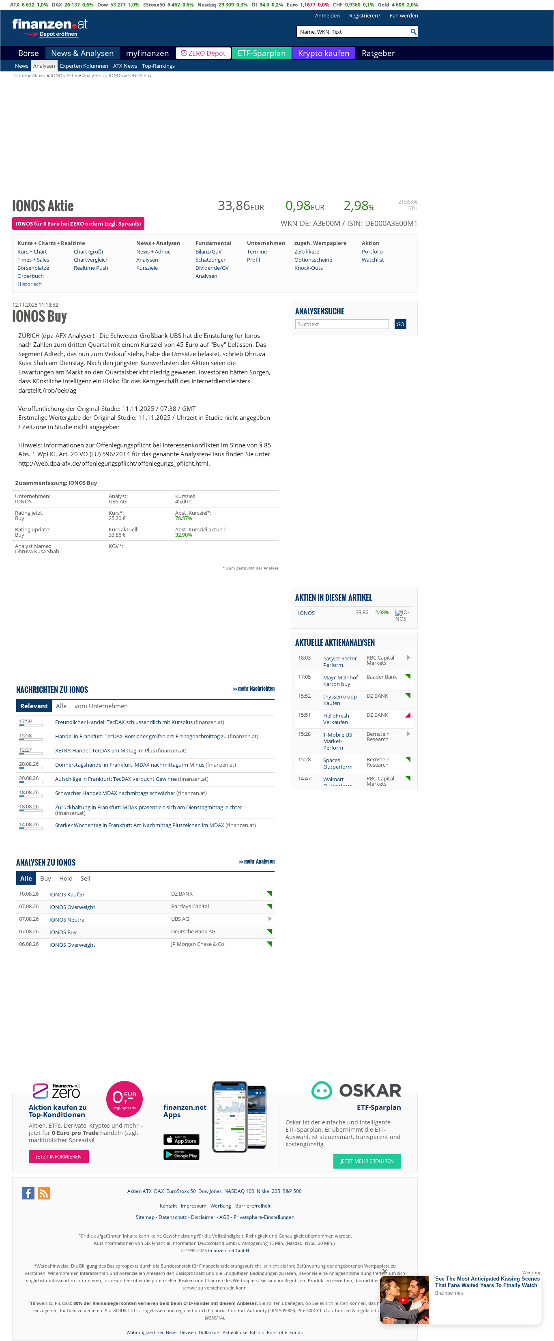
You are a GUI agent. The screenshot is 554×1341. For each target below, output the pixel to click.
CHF (338, 5)
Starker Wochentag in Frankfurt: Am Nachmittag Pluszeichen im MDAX (139, 825)
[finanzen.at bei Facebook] (28, 1193)
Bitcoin (257, 1332)
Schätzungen (211, 259)
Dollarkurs (209, 1332)
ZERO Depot (207, 53)
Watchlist (373, 259)
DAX (57, 5)
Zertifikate (306, 251)
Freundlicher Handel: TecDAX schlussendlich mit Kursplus (124, 722)
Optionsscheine (313, 259)
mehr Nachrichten (256, 688)
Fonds (296, 1332)
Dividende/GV (212, 267)
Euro (292, 5)
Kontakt (168, 1205)
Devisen (188, 1332)
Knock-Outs (308, 267)
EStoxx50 (154, 5)
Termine (257, 251)
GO (400, 324)
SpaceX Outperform (337, 763)
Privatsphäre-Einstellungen (264, 1217)
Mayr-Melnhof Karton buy (340, 681)
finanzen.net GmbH (228, 1250)
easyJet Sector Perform (340, 661)
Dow (102, 5)
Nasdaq (207, 5)
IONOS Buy (63, 932)
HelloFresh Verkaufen (336, 719)
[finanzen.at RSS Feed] (44, 1193)
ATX (14, 5)
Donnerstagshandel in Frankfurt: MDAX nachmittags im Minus (129, 764)
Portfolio (372, 251)
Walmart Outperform (337, 782)
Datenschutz (173, 1217)
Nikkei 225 (268, 1191)
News (21, 65)
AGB (224, 1217)
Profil (253, 259)
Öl (254, 5)
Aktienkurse (235, 1332)
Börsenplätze (33, 267)
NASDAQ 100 (239, 1191)
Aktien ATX (139, 1191)
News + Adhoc (153, 251)
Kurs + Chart (32, 251)
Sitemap (145, 1217)
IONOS (306, 613)
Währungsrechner (145, 1332)
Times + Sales (33, 259)
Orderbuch (30, 275)
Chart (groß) (88, 251)
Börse (28, 53)
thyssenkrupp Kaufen (340, 700)
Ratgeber (378, 53)
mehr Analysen (259, 861)
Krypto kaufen (324, 53)
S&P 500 (292, 1191)
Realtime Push (91, 267)
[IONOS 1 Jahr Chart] (402, 615)
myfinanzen (147, 53)
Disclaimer (203, 1217)
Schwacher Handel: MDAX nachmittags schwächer (115, 793)
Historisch (29, 284)
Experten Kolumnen (84, 65)
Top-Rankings (158, 65)
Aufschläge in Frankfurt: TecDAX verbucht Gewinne (116, 778)
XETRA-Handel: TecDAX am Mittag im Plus (105, 750)
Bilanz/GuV (208, 251)
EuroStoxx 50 (181, 1191)
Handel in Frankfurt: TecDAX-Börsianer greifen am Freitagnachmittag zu (141, 736)
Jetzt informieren (59, 1156)
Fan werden (404, 15)
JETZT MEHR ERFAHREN (367, 1161)
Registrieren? (364, 15)
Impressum (193, 1205)
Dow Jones (210, 1191)
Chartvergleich (91, 259)
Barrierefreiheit (253, 1205)
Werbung (220, 1205)
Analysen (44, 65)
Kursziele (147, 267)
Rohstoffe (277, 1332)
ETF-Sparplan (262, 53)
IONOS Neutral (67, 919)
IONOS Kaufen (66, 894)
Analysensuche (319, 310)
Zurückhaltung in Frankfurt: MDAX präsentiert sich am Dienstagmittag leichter (148, 807)
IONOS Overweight (72, 907)
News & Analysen (82, 53)
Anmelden (327, 15)
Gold (383, 5)
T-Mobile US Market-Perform (337, 741)
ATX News (125, 65)
